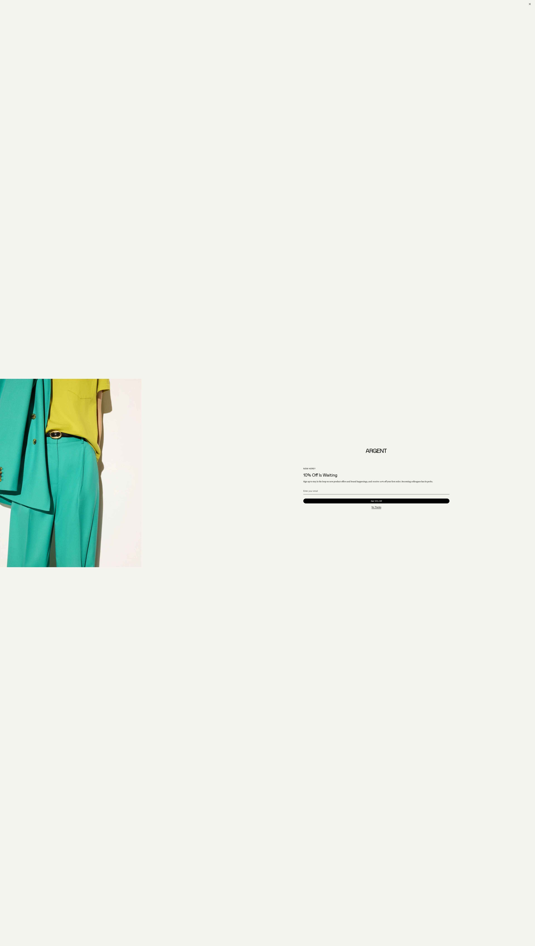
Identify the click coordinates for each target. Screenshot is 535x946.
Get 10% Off (376, 501)
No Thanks (376, 507)
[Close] (530, 4)
